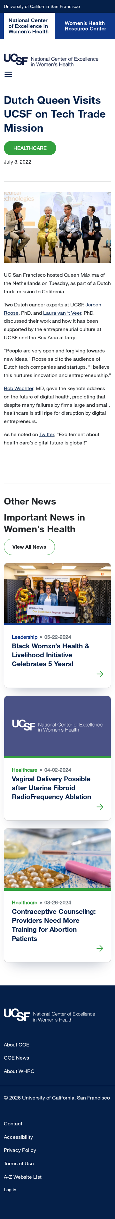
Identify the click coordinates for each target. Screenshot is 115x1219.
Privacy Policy (20, 1150)
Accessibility (18, 1137)
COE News (16, 1057)
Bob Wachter (18, 388)
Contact (13, 1123)
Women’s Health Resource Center (85, 26)
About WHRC (19, 1071)
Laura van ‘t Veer (62, 313)
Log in (10, 1189)
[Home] (51, 60)
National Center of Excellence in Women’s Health (29, 26)
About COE (16, 1044)
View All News (29, 547)
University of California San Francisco (42, 6)
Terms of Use (19, 1163)
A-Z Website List (23, 1177)
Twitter (46, 434)
